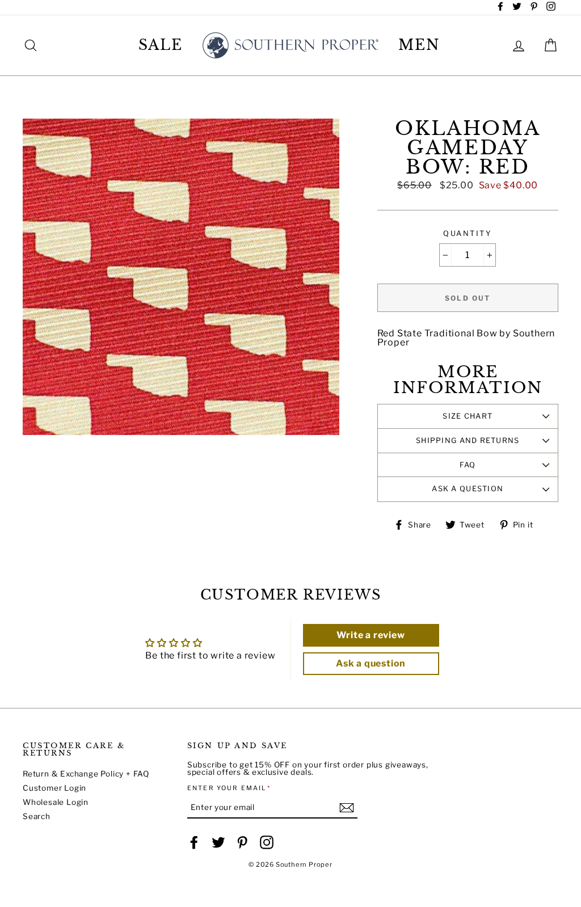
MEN (419, 45)
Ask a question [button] (371, 663)
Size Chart (467, 416)
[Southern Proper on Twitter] (218, 842)
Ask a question (467, 488)
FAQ (468, 465)
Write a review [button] (370, 635)
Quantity (467, 234)
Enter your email (229, 788)
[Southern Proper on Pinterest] (242, 842)
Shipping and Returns (468, 440)
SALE (160, 45)
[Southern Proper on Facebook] (194, 842)
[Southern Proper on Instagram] (266, 842)
